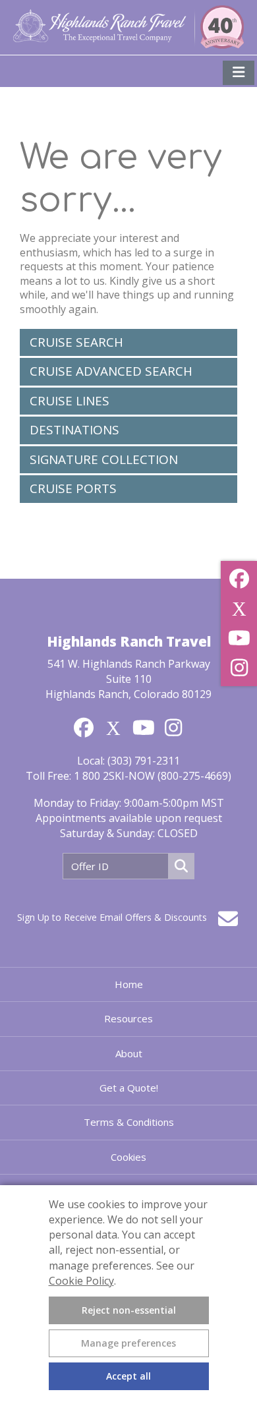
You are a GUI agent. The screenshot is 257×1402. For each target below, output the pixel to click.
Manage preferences (128, 1343)
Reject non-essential (129, 1310)
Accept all (128, 1376)
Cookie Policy (81, 1280)
